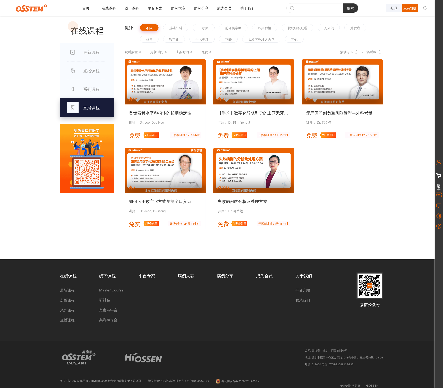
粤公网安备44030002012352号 (241, 381)
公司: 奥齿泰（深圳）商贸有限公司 (326, 350)
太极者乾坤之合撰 (261, 39)
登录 (394, 8)
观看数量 (131, 52)
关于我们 (247, 8)
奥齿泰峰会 (108, 319)
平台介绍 (302, 290)
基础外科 (175, 28)
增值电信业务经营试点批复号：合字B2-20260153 (178, 381)
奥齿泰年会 (108, 309)
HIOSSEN (372, 385)
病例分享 (201, 8)
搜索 (350, 8)
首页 (85, 8)
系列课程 (67, 310)
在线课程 (109, 8)
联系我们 (302, 300)
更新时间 (156, 52)
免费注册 (410, 8)
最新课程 (67, 290)
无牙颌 (329, 28)
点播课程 (67, 300)
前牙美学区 (233, 28)
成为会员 (224, 8)
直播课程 (67, 319)
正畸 (228, 39)
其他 (294, 39)
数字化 (174, 39)
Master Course (111, 290)
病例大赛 (178, 8)
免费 (204, 52)
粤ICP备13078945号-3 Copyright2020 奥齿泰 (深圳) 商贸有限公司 (100, 381)
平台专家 (155, 8)
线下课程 (132, 8)
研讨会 (104, 299)
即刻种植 (264, 28)
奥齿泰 (356, 385)
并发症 (355, 28)
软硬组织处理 (297, 28)
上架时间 (182, 52)
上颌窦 (204, 28)
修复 (149, 39)
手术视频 (202, 39)
